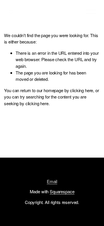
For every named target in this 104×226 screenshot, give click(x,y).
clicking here (81, 90)
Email (52, 181)
